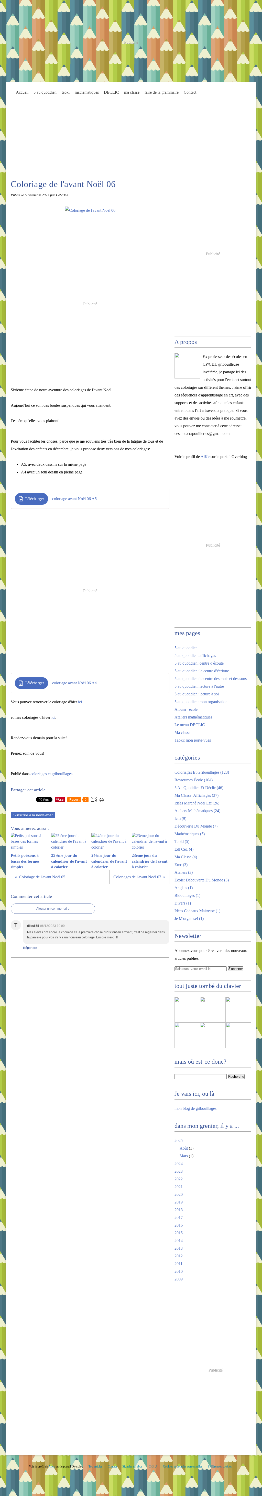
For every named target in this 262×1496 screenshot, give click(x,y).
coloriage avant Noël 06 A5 (74, 499)
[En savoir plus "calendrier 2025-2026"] (187, 1010)
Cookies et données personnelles (182, 1466)
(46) (198, 787)
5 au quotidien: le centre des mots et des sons (210, 678)
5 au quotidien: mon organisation (200, 702)
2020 (178, 1194)
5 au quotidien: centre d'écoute (199, 663)
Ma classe (182, 732)
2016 (178, 1225)
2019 (178, 1202)
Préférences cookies (220, 1466)
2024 (178, 1163)
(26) (196, 803)
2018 (178, 1210)
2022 (178, 1179)
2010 (178, 1271)
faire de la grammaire (162, 92)
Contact (190, 92)
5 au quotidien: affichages (195, 655)
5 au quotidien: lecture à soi (196, 694)
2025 (178, 1140)
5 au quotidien (45, 92)
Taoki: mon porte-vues (192, 740)
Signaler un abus (132, 1466)
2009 (178, 1279)
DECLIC (111, 92)
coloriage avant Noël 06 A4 (74, 683)
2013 (178, 1248)
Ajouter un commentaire (53, 908)
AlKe (205, 456)
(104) (193, 780)
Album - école (186, 709)
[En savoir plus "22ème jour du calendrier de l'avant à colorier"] (238, 1035)
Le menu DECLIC (189, 725)
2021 (178, 1186)
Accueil (22, 92)
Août (184, 1148)
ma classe (131, 92)
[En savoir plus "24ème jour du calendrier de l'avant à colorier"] (187, 1035)
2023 (178, 1171)
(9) (180, 818)
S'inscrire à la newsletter (33, 815)
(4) (183, 849)
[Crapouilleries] (187, 365)
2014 (178, 1240)
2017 (178, 1217)
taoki (66, 92)
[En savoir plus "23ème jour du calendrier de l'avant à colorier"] (213, 1035)
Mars (184, 1156)
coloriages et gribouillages (51, 774)
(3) (181, 864)
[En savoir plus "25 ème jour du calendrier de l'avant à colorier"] (238, 1010)
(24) (197, 811)
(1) (183, 888)
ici (80, 702)
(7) (195, 826)
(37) (196, 795)
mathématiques (87, 92)
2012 (178, 1256)
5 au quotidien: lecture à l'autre (199, 686)
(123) (201, 772)
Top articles (95, 1466)
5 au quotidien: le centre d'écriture (201, 671)
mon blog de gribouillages (195, 1108)
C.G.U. (153, 1466)
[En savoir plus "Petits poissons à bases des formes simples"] (213, 1010)
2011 (178, 1263)
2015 (178, 1233)
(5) (189, 834)
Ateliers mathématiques (193, 717)
